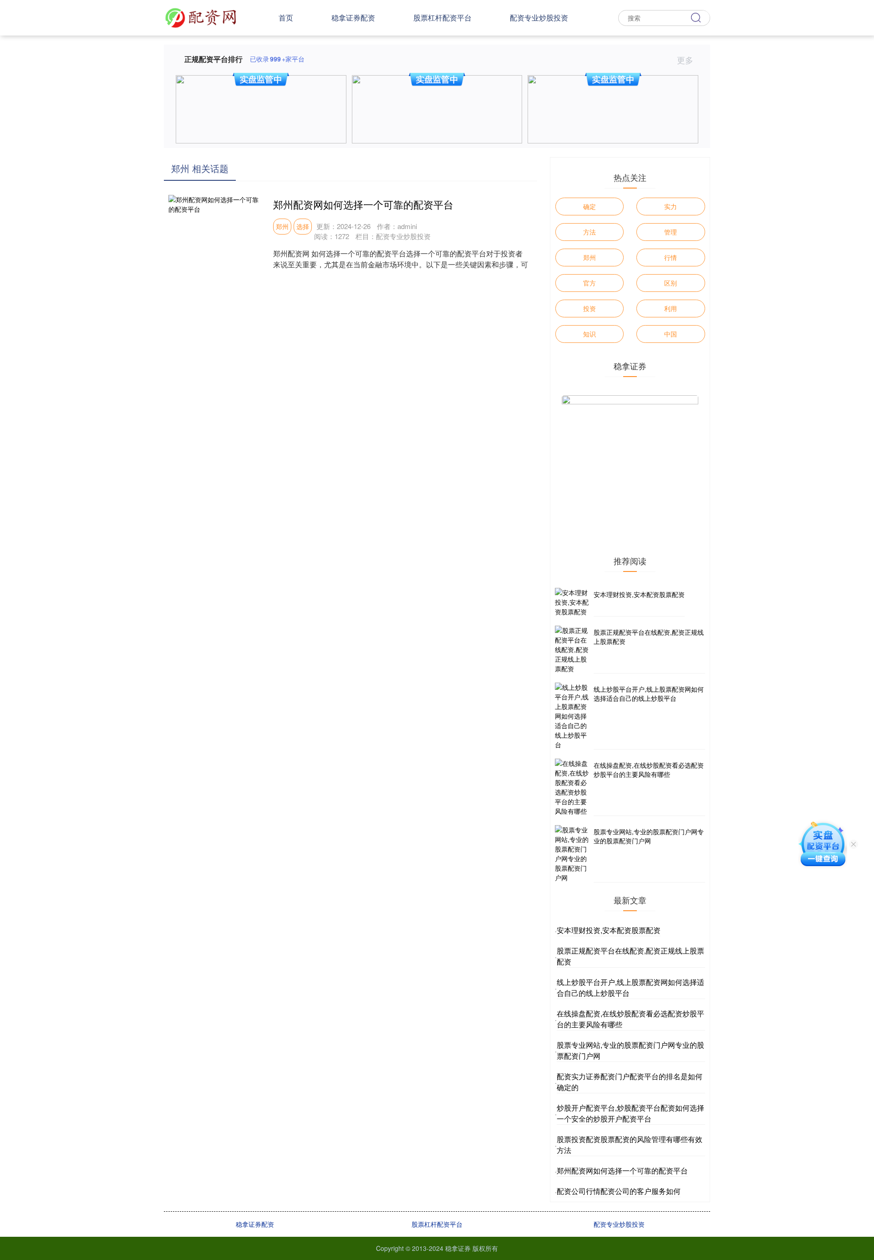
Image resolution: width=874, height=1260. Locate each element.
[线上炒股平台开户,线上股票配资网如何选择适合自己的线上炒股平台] (573, 716)
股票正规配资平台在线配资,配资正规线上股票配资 (649, 636)
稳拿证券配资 (353, 17)
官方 (589, 282)
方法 (589, 231)
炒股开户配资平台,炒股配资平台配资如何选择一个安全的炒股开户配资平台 (630, 1113)
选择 (302, 226)
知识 (589, 333)
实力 (670, 206)
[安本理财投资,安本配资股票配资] (573, 602)
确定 (589, 206)
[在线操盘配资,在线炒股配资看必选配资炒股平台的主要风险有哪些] (573, 787)
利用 (670, 308)
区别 (670, 282)
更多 (686, 60)
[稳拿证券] (201, 16)
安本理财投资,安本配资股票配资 (639, 594)
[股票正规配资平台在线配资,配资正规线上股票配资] (573, 649)
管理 (670, 231)
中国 (670, 333)
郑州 (282, 226)
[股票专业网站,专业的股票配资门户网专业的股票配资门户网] (573, 854)
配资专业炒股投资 (539, 17)
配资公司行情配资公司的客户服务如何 (619, 1191)
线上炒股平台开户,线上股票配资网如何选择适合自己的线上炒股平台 (649, 693)
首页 (286, 17)
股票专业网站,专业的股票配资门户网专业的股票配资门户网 (649, 836)
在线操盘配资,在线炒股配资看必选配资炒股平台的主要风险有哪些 (649, 769)
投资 (589, 308)
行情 (670, 257)
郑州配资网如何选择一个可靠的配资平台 (363, 204)
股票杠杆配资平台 (442, 17)
